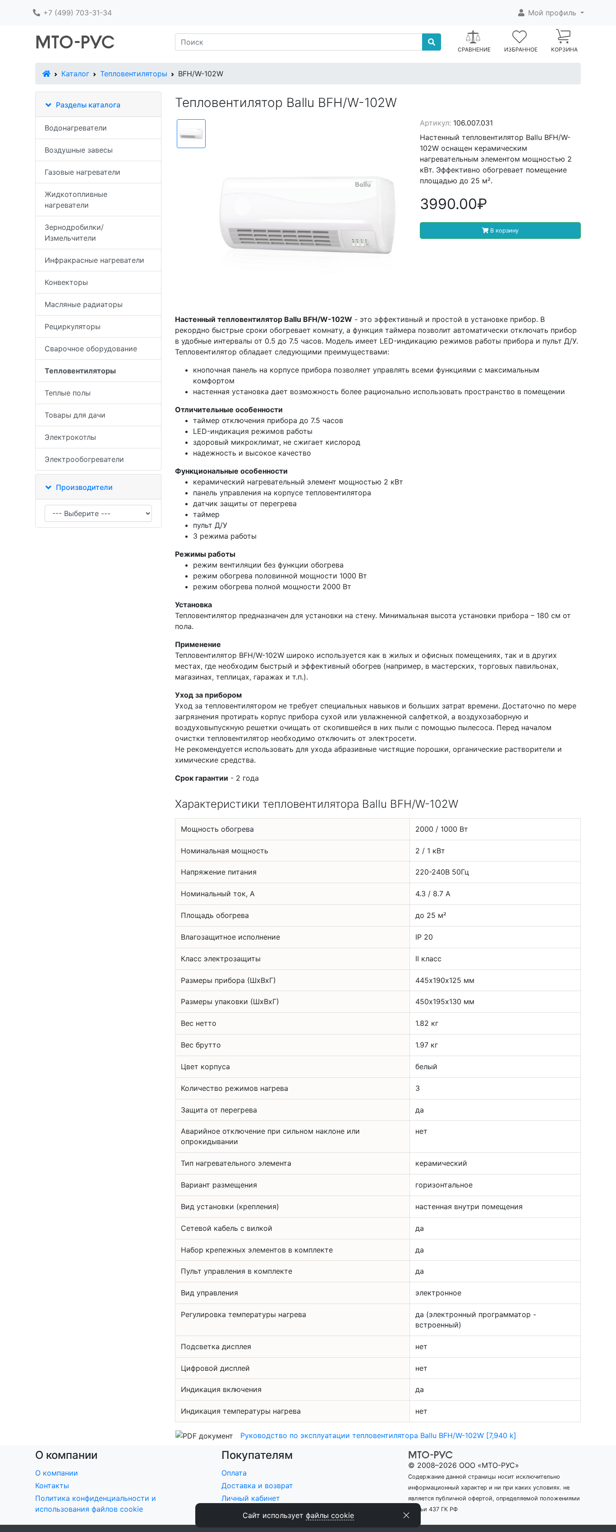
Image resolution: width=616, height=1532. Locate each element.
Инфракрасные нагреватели (94, 260)
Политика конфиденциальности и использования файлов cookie (95, 1503)
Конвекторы (66, 282)
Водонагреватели (76, 127)
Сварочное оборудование (91, 348)
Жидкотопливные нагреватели (76, 200)
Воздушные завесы (79, 149)
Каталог (75, 73)
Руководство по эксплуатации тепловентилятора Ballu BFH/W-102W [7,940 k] (378, 1435)
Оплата (234, 1472)
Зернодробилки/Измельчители (74, 232)
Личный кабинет (250, 1498)
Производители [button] (84, 487)
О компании (56, 1472)
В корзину (503, 230)
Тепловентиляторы (133, 73)
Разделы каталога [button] (88, 104)
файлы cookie (330, 1515)
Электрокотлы (70, 437)
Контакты (52, 1485)
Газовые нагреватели (82, 172)
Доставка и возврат (257, 1485)
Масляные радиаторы (84, 304)
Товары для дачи (75, 414)
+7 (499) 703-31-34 (76, 12)
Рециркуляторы (73, 326)
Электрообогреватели (84, 459)
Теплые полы (68, 392)
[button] (550, 13)
